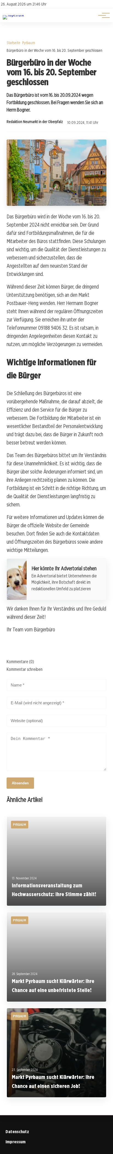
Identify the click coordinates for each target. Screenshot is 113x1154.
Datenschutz (17, 1131)
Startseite (13, 42)
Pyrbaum (28, 42)
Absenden (20, 783)
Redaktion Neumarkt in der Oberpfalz (35, 121)
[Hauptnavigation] (102, 15)
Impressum (15, 1141)
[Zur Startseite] (13, 15)
